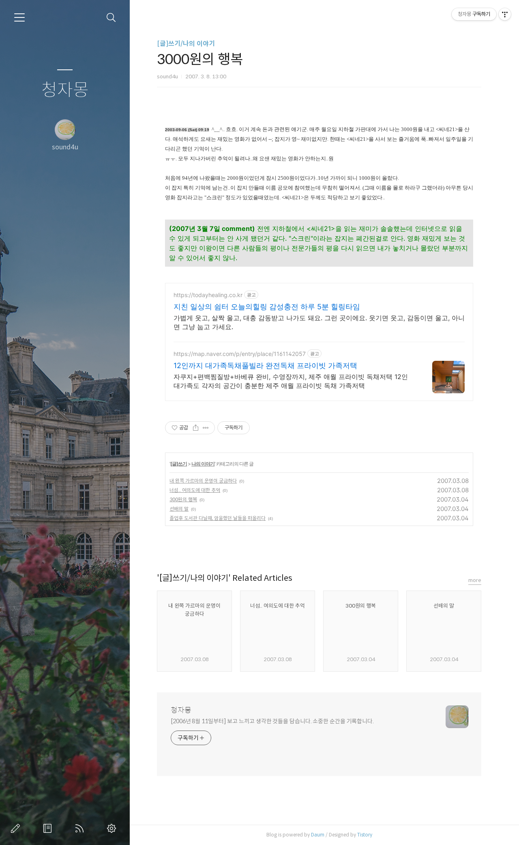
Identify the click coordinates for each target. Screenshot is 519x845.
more (474, 580)
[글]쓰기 (178, 464)
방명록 (49, 828)
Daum (317, 835)
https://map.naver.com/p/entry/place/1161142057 (240, 353)
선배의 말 (179, 509)
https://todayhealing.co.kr (208, 294)
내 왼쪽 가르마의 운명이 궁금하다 (203, 481)
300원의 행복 (183, 499)
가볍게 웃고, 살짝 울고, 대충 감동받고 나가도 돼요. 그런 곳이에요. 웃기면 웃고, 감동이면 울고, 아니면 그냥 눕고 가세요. (319, 322)
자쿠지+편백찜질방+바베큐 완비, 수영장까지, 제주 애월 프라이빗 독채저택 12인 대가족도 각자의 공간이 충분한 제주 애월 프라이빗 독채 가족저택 (291, 381)
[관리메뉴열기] (505, 14)
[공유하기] (196, 428)
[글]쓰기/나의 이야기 (186, 43)
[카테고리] (19, 17)
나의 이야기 (202, 464)
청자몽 (65, 90)
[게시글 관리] (206, 428)
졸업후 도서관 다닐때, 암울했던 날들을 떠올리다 (217, 518)
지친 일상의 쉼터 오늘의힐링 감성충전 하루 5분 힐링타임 (267, 306)
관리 (113, 828)
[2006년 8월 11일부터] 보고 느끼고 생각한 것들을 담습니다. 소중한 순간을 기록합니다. (272, 721)
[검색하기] (111, 17)
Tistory (364, 835)
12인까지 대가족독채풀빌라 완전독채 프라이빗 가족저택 (265, 365)
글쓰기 (17, 828)
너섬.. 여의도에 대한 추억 (194, 490)
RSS (81, 828)
